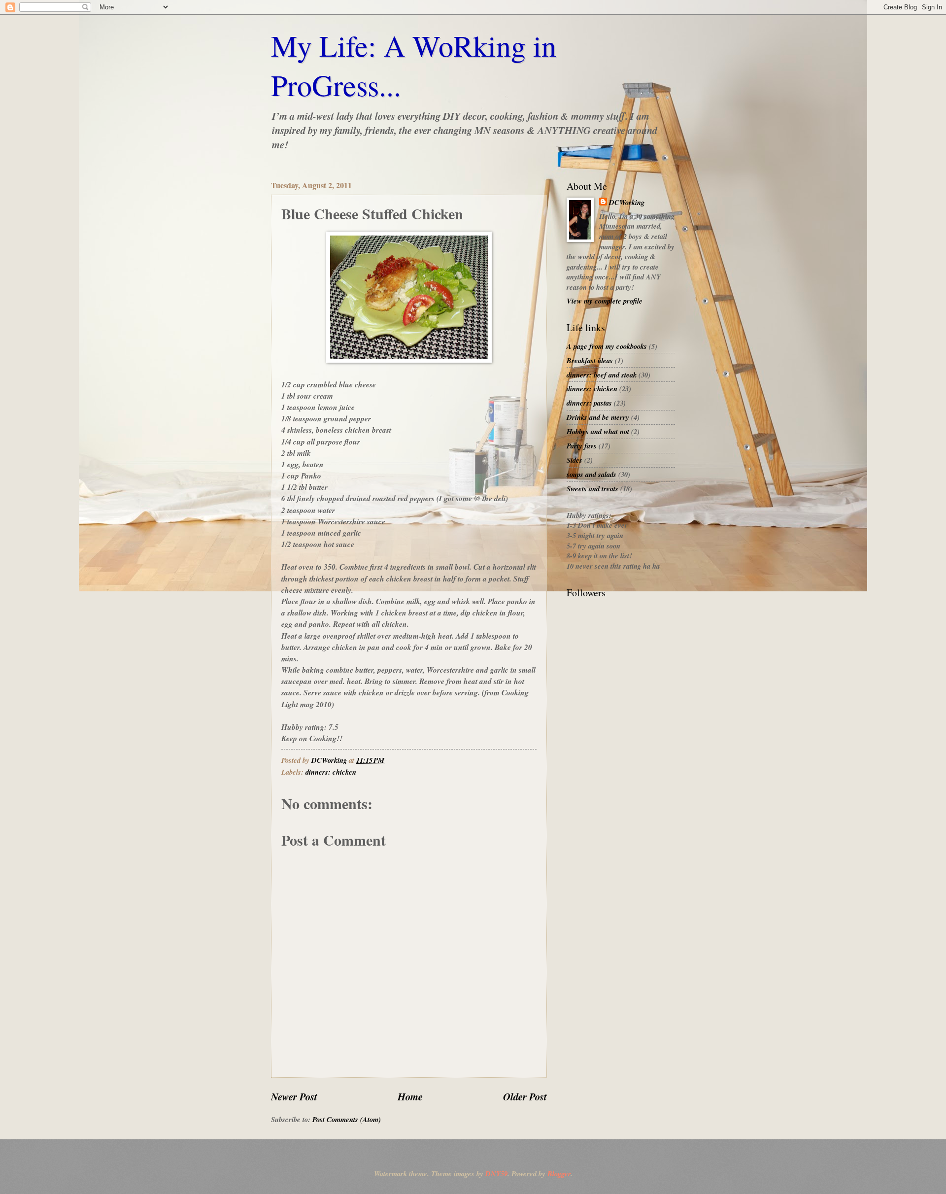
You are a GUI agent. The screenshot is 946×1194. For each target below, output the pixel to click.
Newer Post (294, 1097)
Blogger (559, 1173)
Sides (574, 460)
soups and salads (591, 474)
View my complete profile (604, 301)
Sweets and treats (592, 488)
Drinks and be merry (598, 417)
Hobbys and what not (598, 431)
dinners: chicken (330, 772)
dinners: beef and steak (602, 375)
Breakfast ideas (590, 360)
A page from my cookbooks (607, 346)
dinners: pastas (589, 403)
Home (410, 1097)
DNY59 (496, 1173)
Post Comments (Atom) (346, 1119)
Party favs (582, 446)
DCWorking (626, 202)
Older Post (525, 1097)
